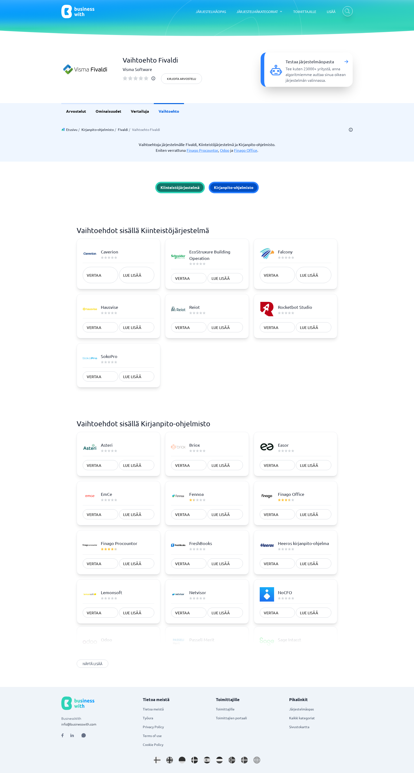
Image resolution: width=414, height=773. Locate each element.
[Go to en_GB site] (169, 760)
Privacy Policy (153, 727)
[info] (153, 78)
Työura (148, 718)
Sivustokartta (299, 727)
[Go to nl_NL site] (219, 760)
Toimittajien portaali (231, 718)
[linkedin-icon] (72, 735)
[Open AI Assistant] (83, 735)
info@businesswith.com (78, 724)
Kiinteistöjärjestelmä (180, 187)
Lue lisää (132, 275)
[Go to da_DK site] (194, 760)
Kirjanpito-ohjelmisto (97, 129)
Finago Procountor (202, 150)
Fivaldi (123, 129)
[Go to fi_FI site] (157, 760)
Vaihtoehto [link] (169, 111)
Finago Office (245, 150)
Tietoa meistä (153, 709)
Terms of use (152, 735)
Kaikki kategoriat (302, 718)
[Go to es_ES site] (207, 760)
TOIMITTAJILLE (304, 11)
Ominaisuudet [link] (108, 111)
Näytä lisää (92, 664)
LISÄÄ (331, 11)
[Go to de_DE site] (182, 760)
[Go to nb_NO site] (232, 760)
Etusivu (71, 129)
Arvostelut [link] (76, 111)
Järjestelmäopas (301, 709)
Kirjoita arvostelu (181, 79)
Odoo (224, 150)
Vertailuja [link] (140, 111)
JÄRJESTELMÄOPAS (211, 11)
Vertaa (94, 275)
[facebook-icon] (62, 735)
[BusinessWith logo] (77, 11)
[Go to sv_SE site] (244, 760)
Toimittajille (225, 709)
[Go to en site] (256, 760)
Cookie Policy (153, 744)
